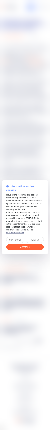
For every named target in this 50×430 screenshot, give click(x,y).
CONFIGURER (15, 240)
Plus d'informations (15, 232)
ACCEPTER (25, 247)
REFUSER (35, 240)
